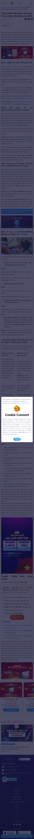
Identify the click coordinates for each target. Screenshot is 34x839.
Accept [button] (17, 439)
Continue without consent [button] (23, 403)
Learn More (22, 432)
